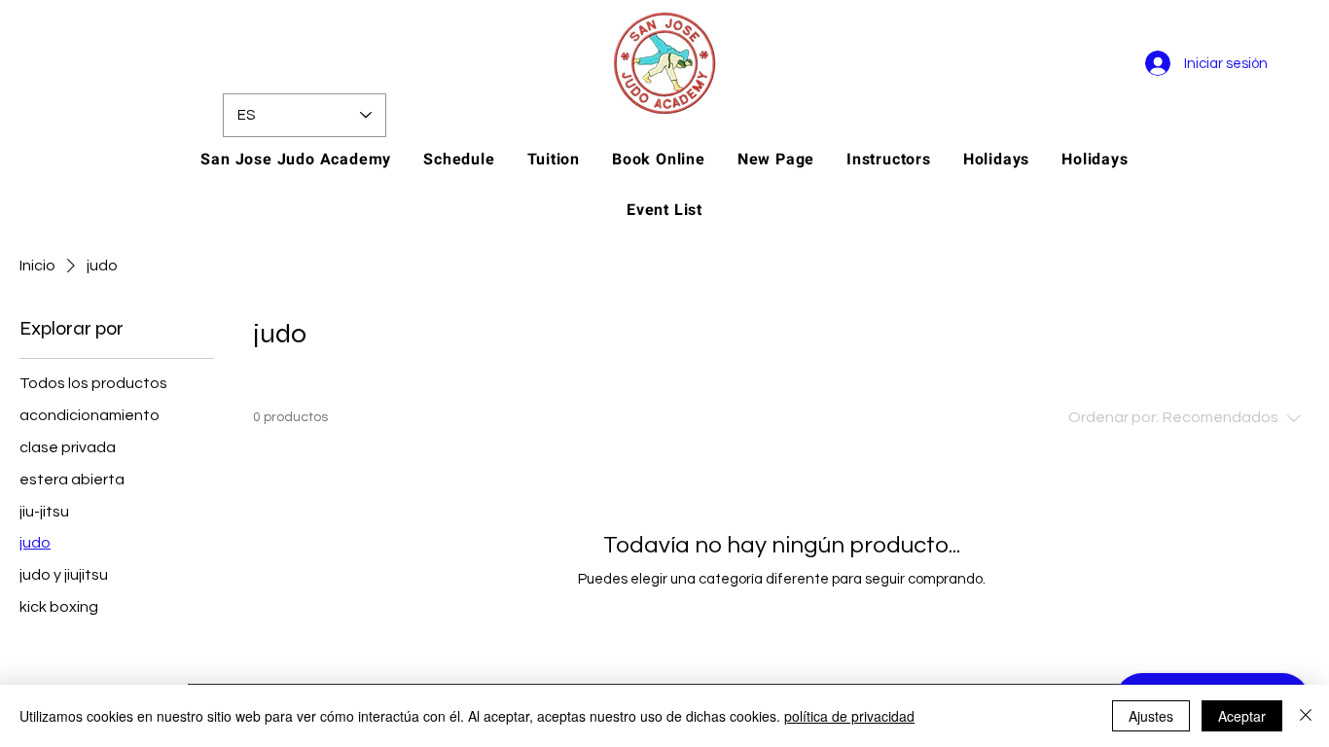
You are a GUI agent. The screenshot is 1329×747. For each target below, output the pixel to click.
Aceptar (1242, 716)
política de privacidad (849, 716)
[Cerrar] (1305, 715)
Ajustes (1151, 716)
